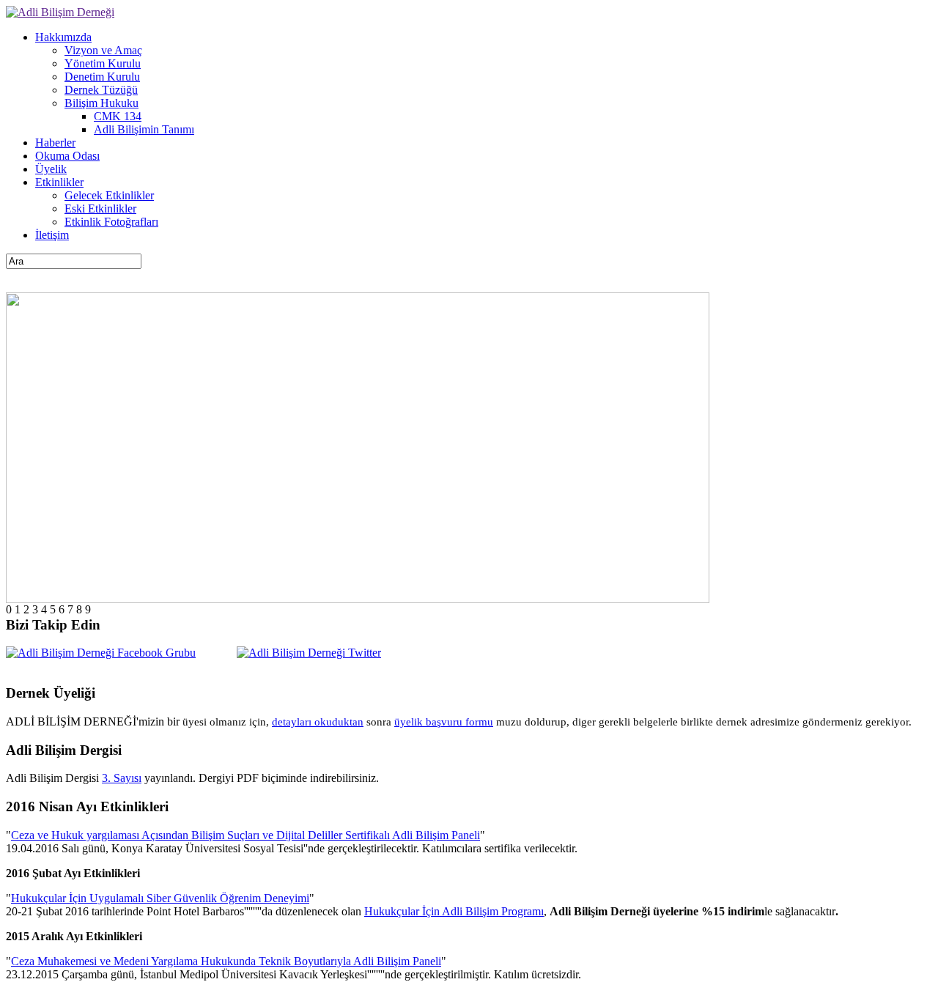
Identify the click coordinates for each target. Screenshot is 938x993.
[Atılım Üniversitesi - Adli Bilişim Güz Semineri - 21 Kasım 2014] (357, 599)
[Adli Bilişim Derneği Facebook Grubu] (101, 652)
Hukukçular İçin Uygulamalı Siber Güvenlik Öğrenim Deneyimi (160, 898)
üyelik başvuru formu (443, 722)
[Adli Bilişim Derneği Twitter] (309, 652)
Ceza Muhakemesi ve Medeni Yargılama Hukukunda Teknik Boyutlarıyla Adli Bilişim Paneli (226, 961)
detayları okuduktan (317, 722)
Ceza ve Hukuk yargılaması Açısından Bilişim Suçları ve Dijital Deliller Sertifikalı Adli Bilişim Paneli (245, 835)
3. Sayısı (121, 778)
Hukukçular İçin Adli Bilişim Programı (454, 911)
